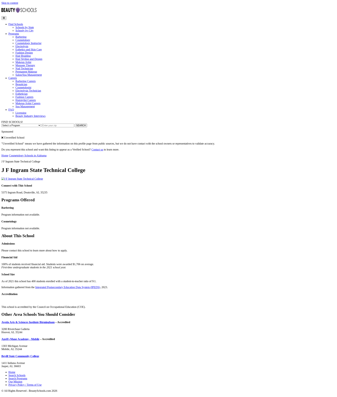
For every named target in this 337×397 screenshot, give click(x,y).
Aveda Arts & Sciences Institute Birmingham (28, 322)
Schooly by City (24, 30)
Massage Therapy (25, 65)
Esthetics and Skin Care (28, 49)
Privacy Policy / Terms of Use (25, 384)
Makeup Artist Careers (27, 103)
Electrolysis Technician (28, 90)
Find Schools (15, 24)
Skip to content (9, 2)
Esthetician (21, 93)
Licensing (20, 112)
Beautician (21, 84)
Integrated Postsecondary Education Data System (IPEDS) (67, 287)
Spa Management (25, 106)
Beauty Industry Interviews (30, 115)
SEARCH (81, 125)
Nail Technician (24, 68)
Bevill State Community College (20, 356)
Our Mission (15, 381)
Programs (13, 33)
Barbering (21, 36)
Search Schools (16, 375)
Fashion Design (24, 52)
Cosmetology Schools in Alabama (28, 155)
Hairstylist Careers (25, 100)
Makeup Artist (23, 62)
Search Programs (17, 378)
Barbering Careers (25, 81)
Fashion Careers (24, 96)
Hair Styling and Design (28, 58)
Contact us (97, 149)
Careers (12, 77)
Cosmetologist (23, 87)
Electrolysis (21, 46)
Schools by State (24, 27)
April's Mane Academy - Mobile (20, 339)
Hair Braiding (23, 55)
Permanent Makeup (26, 71)
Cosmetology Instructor (28, 43)
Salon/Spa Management (28, 74)
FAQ (11, 109)
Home (4, 155)
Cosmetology (22, 40)
